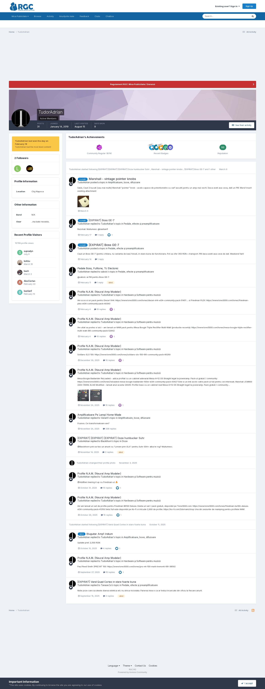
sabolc (104, 271)
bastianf (28, 291)
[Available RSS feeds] (253, 610)
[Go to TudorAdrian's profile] (72, 180)
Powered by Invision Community (132, 672)
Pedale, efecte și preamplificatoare (141, 223)
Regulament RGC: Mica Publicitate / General (132, 84)
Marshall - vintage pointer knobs (167, 169)
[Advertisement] (65, 59)
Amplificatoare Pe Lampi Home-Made (99, 414)
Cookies (153, 665)
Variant (104, 418)
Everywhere (239, 16)
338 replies (110, 428)
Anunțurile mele (66, 16)
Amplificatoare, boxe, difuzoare (124, 182)
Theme (127, 665)
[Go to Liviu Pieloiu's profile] (17, 168)
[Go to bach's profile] (19, 272)
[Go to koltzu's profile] (19, 262)
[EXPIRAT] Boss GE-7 (194, 169)
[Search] (252, 16)
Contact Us (140, 665)
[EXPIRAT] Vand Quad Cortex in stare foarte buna (122, 524)
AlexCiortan (29, 281)
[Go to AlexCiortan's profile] (19, 282)
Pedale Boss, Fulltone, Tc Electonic (97, 268)
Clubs (97, 16)
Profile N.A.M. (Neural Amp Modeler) (99, 291)
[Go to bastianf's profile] (19, 292)
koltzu (27, 261)
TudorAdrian (75, 169)
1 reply (100, 235)
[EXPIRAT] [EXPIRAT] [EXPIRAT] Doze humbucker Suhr (124, 169)
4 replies (106, 548)
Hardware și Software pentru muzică (142, 295)
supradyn (28, 251)
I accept (248, 683)
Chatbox (110, 16)
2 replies (108, 452)
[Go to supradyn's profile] (19, 252)
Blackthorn (106, 441)
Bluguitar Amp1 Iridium (99, 533)
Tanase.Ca (106, 585)
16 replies (101, 309)
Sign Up (249, 6)
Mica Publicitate (19, 16)
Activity (50, 16)
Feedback (84, 16)
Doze (125, 441)
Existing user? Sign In (226, 6)
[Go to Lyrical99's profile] (29, 168)
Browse (37, 16)
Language (113, 665)
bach (26, 271)
